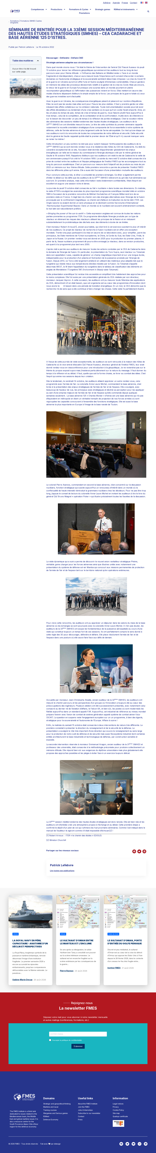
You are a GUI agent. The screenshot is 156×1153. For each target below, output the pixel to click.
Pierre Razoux (66, 971)
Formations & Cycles (78, 9)
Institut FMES (114, 968)
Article (15, 934)
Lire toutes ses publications (62, 871)
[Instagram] (139, 1144)
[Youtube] (133, 1144)
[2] (110, 830)
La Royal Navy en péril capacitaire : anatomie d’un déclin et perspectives (30, 943)
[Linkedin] (145, 1144)
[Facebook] (121, 1144)
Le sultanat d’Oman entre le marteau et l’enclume (76, 942)
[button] (148, 11)
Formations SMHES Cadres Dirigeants (26, 22)
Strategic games (102, 9)
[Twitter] (127, 1144)
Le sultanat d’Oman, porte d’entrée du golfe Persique (124, 942)
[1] (76, 227)
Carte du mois (113, 934)
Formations (14, 21)
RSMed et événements (124, 9)
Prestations (84, 13)
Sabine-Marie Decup (22, 979)
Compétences (37, 9)
